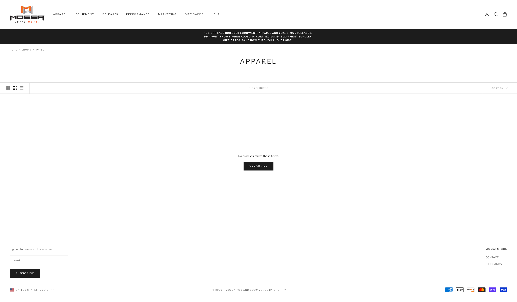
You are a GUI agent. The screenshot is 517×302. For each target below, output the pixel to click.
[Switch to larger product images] (8, 88)
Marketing (167, 14)
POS (239, 289)
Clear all (258, 166)
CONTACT (491, 257)
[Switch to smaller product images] (15, 88)
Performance (138, 14)
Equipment (85, 14)
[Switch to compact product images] (21, 88)
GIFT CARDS (493, 264)
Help (216, 14)
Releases (110, 14)
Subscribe (25, 273)
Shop (25, 49)
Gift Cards (194, 14)
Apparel (60, 14)
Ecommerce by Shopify (268, 289)
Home (13, 49)
